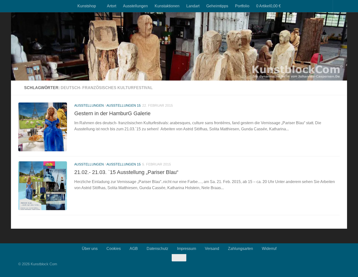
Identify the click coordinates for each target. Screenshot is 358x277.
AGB (134, 248)
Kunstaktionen (167, 6)
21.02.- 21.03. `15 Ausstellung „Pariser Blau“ (126, 172)
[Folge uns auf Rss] (328, 267)
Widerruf (269, 248)
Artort (111, 6)
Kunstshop (86, 6)
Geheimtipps (217, 6)
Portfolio (242, 6)
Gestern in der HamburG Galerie (112, 113)
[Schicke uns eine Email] (338, 267)
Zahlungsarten (240, 248)
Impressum (186, 248)
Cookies (113, 248)
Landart (192, 6)
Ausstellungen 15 (123, 105)
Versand (212, 248)
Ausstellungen (135, 6)
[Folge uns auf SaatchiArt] (333, 267)
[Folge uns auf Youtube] (323, 267)
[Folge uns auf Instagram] (318, 267)
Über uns (90, 248)
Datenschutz (157, 248)
